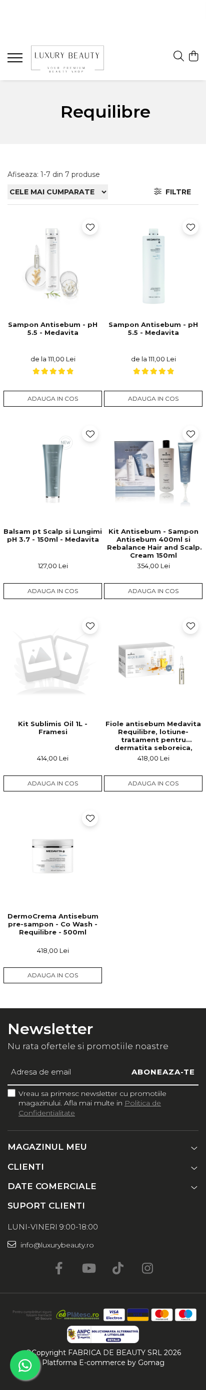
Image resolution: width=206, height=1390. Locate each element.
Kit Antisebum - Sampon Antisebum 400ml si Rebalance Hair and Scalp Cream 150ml (153, 543)
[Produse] (16, 60)
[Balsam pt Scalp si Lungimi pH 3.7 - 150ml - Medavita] (53, 471)
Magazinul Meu (47, 1147)
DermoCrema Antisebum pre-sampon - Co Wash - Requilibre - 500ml (53, 924)
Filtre (176, 191)
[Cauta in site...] (179, 56)
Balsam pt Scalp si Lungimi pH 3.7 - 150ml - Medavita (53, 535)
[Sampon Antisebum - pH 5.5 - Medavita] (53, 264)
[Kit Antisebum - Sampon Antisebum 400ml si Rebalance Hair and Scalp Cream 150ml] (153, 471)
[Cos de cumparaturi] (193, 56)
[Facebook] (59, 1269)
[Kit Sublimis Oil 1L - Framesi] (53, 663)
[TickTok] (117, 1269)
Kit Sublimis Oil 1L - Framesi (53, 728)
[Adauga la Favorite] (90, 227)
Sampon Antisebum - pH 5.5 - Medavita (53, 328)
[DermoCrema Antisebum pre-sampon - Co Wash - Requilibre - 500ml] (53, 855)
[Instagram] (147, 1269)
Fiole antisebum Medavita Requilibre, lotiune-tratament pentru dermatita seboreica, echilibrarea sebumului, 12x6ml (153, 735)
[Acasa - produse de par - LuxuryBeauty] (68, 59)
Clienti (26, 1167)
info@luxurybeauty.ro (56, 1244)
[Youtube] (88, 1269)
